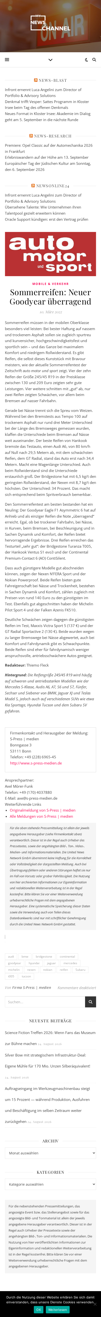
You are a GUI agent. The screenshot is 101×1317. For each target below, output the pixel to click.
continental (67, 956)
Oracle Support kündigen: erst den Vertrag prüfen (46, 219)
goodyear (14, 963)
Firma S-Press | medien (31, 987)
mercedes (70, 963)
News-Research (53, 135)
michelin (14, 970)
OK (38, 1310)
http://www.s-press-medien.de (36, 763)
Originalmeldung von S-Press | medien (43, 810)
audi (11, 956)
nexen (31, 970)
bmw (25, 956)
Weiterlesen (57, 1310)
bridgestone (44, 956)
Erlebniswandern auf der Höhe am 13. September (46, 157)
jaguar (51, 963)
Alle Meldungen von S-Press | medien (41, 816)
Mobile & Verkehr (50, 284)
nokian (47, 970)
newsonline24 (53, 185)
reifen (64, 970)
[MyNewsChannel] (50, 23)
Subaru (80, 970)
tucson (26, 976)
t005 (11, 976)
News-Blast (53, 80)
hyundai (34, 963)
